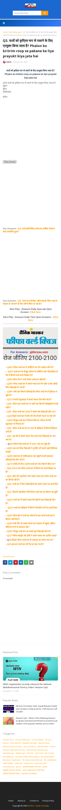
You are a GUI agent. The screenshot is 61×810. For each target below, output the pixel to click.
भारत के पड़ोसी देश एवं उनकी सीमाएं (33, 770)
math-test (18, 763)
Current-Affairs (38, 740)
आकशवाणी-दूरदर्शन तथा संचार (32, 766)
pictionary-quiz (40, 763)
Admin (8, 62)
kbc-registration (50, 760)
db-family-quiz (15, 32)
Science (53, 746)
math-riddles (8, 763)
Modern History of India (12, 746)
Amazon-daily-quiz (22, 740)
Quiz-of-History (29, 746)
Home (5, 32)
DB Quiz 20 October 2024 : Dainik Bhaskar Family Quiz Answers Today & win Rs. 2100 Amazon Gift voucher (36, 709)
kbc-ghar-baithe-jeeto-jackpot (27, 756)
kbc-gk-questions (48, 756)
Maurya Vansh (44, 743)
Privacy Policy (48, 800)
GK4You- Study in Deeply (38, 805)
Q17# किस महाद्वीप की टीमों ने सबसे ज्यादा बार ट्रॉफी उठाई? (32, 535)
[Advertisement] (30, 129)
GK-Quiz (48, 740)
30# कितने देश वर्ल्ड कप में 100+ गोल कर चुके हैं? (30, 444)
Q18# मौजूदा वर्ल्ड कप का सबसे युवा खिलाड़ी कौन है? (29, 531)
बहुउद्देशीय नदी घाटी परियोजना (12, 770)
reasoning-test (8, 766)
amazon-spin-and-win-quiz (37, 750)
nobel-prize (28, 763)
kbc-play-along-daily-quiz (32, 760)
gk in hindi (39, 753)
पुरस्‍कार (44, 766)
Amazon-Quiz (8, 740)
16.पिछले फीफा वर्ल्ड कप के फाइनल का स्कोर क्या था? (31, 540)
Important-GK (15, 743)
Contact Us (34, 800)
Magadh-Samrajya (29, 743)
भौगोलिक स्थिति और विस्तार (11, 773)
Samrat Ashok (42, 746)
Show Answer (9, 162)
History (6, 743)
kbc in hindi (49, 753)
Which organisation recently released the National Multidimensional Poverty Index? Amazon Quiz (27, 686)
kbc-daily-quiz (8, 756)
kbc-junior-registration (12, 760)
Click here (35, 312)
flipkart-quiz (21, 753)
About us (21, 800)
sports (18, 766)
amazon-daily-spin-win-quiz (14, 750)
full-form (30, 753)
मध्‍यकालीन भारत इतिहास (29, 773)
